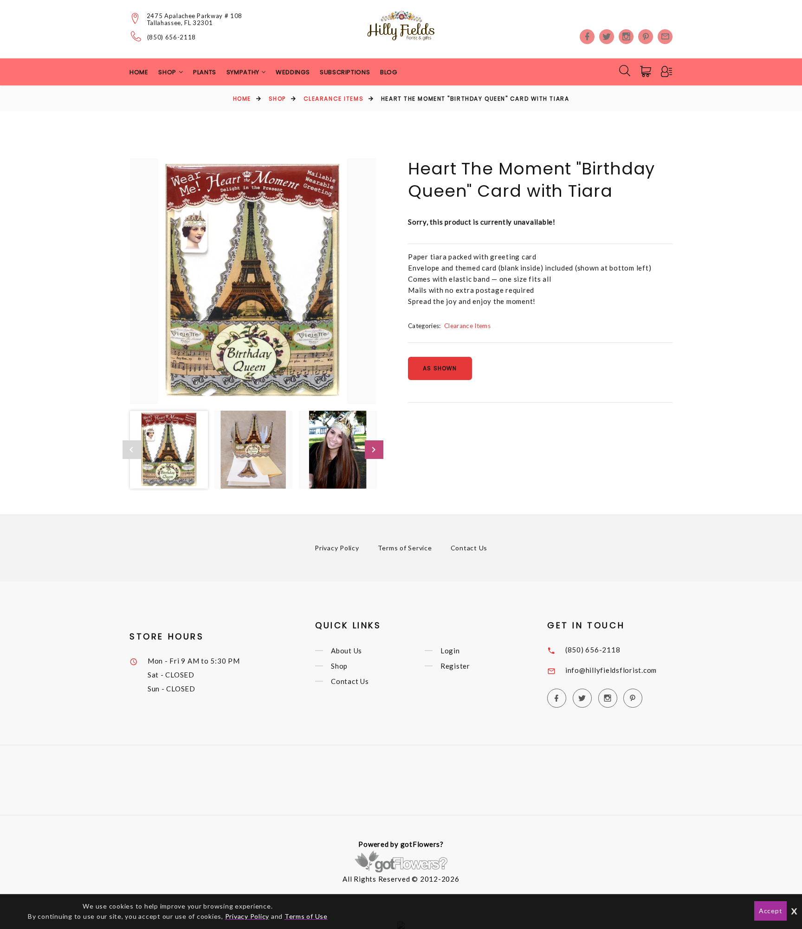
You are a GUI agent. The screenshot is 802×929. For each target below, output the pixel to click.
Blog (388, 72)
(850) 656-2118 (171, 37)
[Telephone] (136, 36)
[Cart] (646, 71)
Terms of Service (405, 548)
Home (139, 72)
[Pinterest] (645, 36)
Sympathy (243, 72)
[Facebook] (587, 36)
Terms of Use (306, 916)
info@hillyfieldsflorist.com (611, 670)
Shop (277, 99)
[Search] (625, 70)
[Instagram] (626, 36)
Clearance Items (333, 99)
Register (455, 666)
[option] (252, 281)
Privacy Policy (337, 548)
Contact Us (469, 548)
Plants (204, 72)
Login (450, 650)
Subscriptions (345, 72)
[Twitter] (606, 36)
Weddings (293, 72)
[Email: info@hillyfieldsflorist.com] (665, 36)
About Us (346, 650)
